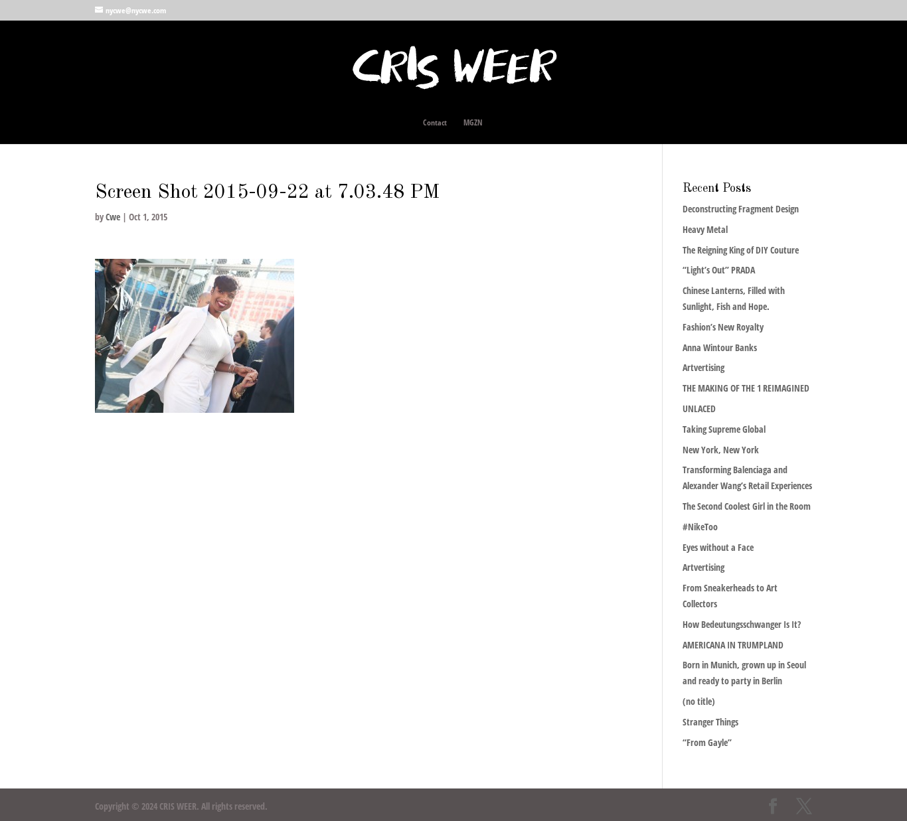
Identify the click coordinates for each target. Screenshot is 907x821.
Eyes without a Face (718, 547)
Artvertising (703, 367)
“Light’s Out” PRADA (719, 269)
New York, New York (721, 449)
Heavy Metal (705, 229)
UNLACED (699, 408)
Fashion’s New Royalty (723, 327)
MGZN (473, 123)
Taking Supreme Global (724, 429)
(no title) (699, 701)
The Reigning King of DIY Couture (741, 250)
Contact (435, 123)
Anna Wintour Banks (720, 347)
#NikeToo (700, 526)
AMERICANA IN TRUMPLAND (733, 644)
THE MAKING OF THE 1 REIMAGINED (746, 388)
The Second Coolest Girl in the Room (747, 506)
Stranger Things (710, 721)
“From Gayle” (707, 742)
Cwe (113, 216)
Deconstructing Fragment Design (741, 208)
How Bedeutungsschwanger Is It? (742, 624)
